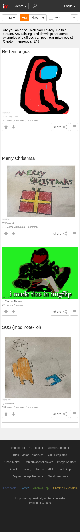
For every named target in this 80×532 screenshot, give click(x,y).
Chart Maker (12, 462)
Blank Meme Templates (28, 455)
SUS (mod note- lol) (21, 327)
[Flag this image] (74, 127)
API (50, 469)
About (13, 469)
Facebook (9, 488)
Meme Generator (58, 447)
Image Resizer (66, 462)
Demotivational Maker (39, 462)
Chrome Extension (65, 488)
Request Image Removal (28, 476)
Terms (40, 469)
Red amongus (16, 51)
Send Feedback (58, 476)
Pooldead (9, 223)
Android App (41, 488)
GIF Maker (36, 447)
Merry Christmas (18, 158)
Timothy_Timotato (13, 301)
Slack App (64, 469)
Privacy (26, 469)
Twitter (24, 488)
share (57, 127)
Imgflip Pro (18, 447)
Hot (24, 17)
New (34, 17)
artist (8, 17)
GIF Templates (57, 455)
